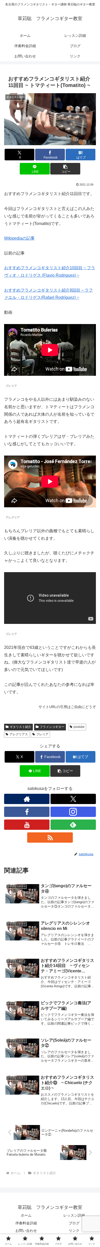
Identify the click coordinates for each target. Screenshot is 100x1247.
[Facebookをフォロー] (26, 812)
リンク (74, 1230)
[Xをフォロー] (73, 799)
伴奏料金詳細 (26, 1223)
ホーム (26, 1215)
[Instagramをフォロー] (73, 812)
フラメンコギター (52, 727)
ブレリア (42, 734)
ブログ (74, 1223)
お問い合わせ (26, 1230)
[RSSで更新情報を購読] (50, 837)
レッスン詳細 (74, 1215)
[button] (65, 169)
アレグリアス (18, 734)
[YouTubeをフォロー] (26, 824)
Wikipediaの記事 (19, 238)
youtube (79, 727)
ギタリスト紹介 (20, 727)
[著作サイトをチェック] (26, 799)
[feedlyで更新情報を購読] (73, 824)
